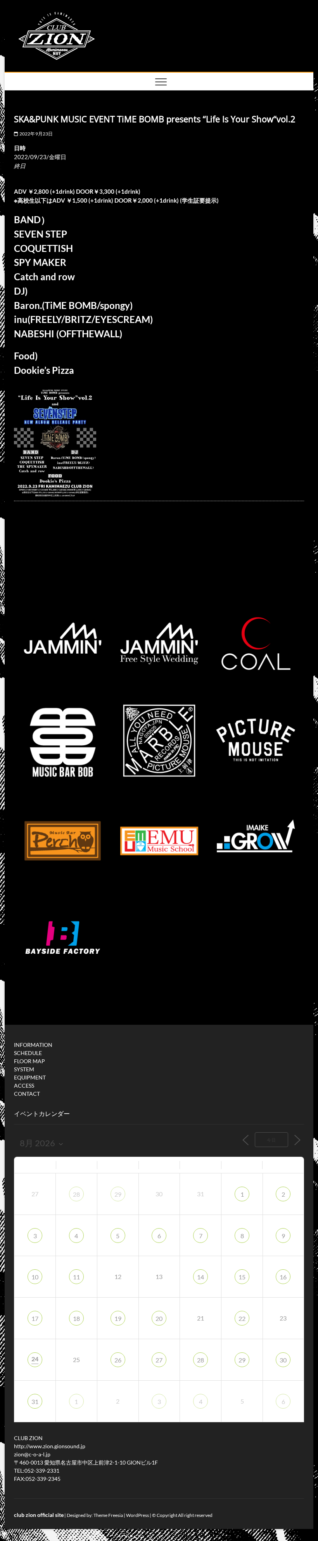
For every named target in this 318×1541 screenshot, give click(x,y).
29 (117, 1194)
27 (159, 1360)
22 (241, 1318)
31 (34, 1401)
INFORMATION (33, 1044)
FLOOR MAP (29, 1061)
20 (159, 1318)
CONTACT (27, 1093)
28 (76, 1194)
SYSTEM (24, 1069)
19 (117, 1318)
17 (34, 1318)
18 (76, 1318)
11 (76, 1277)
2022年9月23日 (35, 134)
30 (283, 1360)
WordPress (137, 1515)
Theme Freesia (108, 1515)
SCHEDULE (28, 1053)
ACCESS (24, 1085)
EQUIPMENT (30, 1077)
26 (117, 1360)
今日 (271, 1139)
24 (34, 1358)
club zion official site (39, 1514)
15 (241, 1277)
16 (283, 1277)
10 (34, 1277)
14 (200, 1277)
